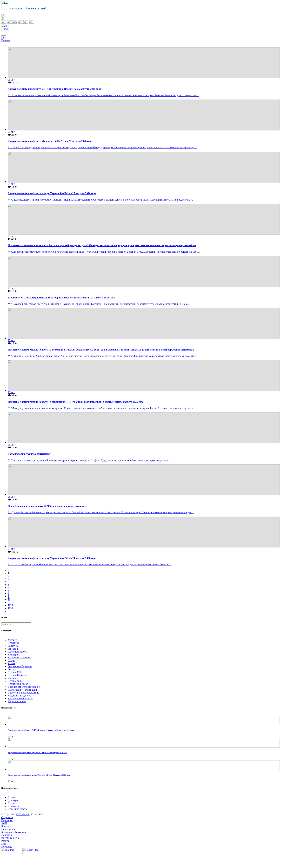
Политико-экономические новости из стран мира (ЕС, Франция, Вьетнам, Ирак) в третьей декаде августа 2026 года (76, 401)
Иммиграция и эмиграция (22, 689)
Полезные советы (17, 651)
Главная (5, 40)
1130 (10, 608)
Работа (5, 840)
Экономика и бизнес (19, 657)
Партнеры (7, 820)
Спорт (11, 660)
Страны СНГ (15, 672)
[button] (3, 19)
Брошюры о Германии (20, 666)
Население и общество (20, 698)
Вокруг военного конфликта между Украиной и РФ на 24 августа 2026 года (52, 558)
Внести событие (10, 837)
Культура (13, 654)
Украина (12, 640)
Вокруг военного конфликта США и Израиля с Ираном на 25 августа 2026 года (54, 89)
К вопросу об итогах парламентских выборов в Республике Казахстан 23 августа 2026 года (61, 297)
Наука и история (17, 701)
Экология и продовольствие (23, 692)
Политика (13, 642)
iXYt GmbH (22, 814)
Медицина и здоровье (20, 695)
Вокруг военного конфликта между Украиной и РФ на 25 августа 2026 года (52, 193)
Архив (11, 663)
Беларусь (13, 645)
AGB (4, 823)
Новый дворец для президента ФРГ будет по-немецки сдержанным (47, 506)
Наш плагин (8, 829)
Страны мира (15, 681)
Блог (4, 843)
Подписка (6, 835)
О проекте (7, 817)
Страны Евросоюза (18, 675)
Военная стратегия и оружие (24, 686)
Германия (13, 648)
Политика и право (18, 683)
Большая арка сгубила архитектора (29, 453)
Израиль (12, 678)
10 (9, 599)
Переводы (7, 846)
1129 (10, 605)
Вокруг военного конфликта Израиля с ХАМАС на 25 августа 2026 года (50, 141)
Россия (11, 669)
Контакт (5, 826)
